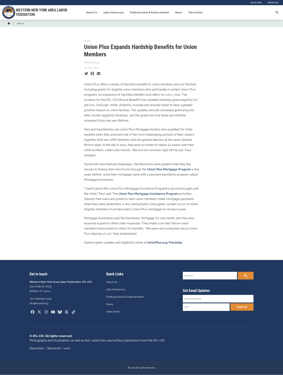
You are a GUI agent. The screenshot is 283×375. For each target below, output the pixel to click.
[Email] (98, 73)
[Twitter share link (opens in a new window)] (86, 73)
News (178, 12)
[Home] (8, 23)
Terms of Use (53, 348)
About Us (91, 12)
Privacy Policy (36, 348)
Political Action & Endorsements (149, 12)
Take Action (195, 12)
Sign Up (242, 307)
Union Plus (273, 2)
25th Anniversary (113, 12)
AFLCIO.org (256, 2)
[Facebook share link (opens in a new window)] (92, 73)
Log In (67, 348)
